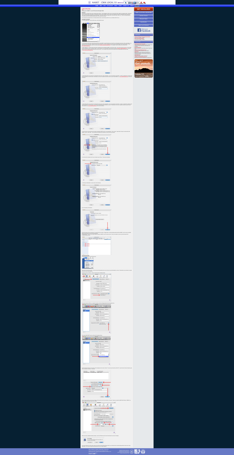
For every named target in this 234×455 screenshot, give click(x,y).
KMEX (115, 5)
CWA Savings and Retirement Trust (140, 49)
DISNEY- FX (126, 5)
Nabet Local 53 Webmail (144, 25)
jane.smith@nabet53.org (86, 45)
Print (82, 9)
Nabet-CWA (137, 51)
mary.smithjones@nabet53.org (88, 50)
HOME (96, 5)
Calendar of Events (144, 15)
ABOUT (132, 5)
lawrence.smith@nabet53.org (122, 48)
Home (90, 449)
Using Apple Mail (86, 8)
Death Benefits (144, 22)
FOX (105, 5)
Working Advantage (138, 47)
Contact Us (93, 449)
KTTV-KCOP (110, 5)
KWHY (120, 5)
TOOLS (137, 5)
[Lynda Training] (144, 77)
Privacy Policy (101, 449)
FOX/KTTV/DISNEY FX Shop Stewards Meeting (142, 36)
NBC (101, 5)
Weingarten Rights (143, 18)
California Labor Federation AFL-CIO (141, 56)
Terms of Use (106, 449)
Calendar (96, 449)
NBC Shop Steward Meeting (139, 38)
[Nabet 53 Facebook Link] (144, 32)
